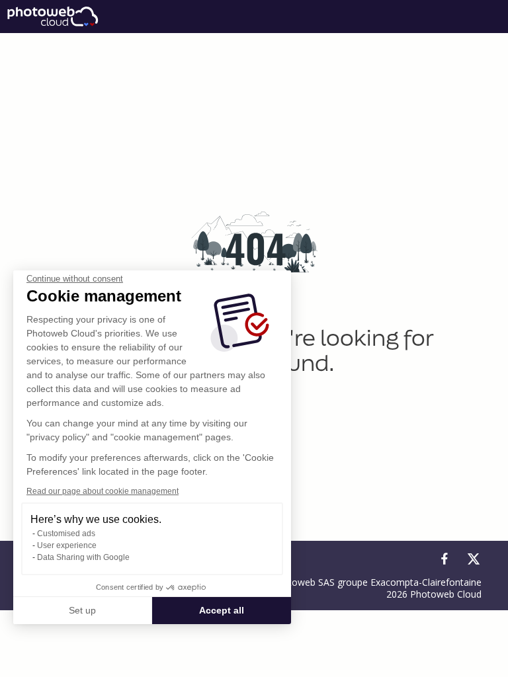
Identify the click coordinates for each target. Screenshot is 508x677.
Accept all (221, 610)
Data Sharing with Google (83, 557)
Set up (82, 610)
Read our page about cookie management (102, 491)
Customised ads (66, 533)
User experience (67, 545)
